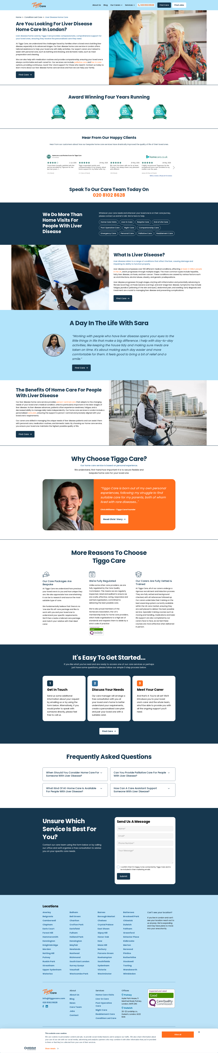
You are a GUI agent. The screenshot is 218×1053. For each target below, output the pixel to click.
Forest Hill (48, 932)
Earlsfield (75, 928)
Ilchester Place (131, 936)
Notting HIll (48, 953)
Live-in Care (126, 222)
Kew (100, 941)
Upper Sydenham (52, 969)
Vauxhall (74, 969)
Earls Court (48, 928)
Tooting (127, 965)
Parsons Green (106, 953)
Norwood (128, 949)
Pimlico (127, 953)
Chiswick (128, 920)
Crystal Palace (105, 924)
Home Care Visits (109, 222)
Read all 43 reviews (166, 176)
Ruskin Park (49, 961)
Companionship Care (149, 227)
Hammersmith (50, 936)
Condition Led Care (33, 17)
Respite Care (143, 222)
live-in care (96, 62)
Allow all (177, 1034)
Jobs (72, 1011)
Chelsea (102, 920)
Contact (74, 1015)
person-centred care (66, 402)
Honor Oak (103, 936)
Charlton (74, 920)
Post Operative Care (110, 227)
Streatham (48, 965)
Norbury (102, 949)
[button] (116, 5)
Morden (47, 949)
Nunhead (74, 953)
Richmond (75, 957)
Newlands (75, 949)
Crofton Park (76, 924)
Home (18, 17)
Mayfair (74, 945)
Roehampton (105, 957)
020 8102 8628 (109, 195)
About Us (96, 5)
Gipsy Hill (102, 932)
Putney (46, 957)
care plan (32, 413)
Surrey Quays (77, 965)
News (72, 1002)
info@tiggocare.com (54, 998)
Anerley (47, 912)
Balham (74, 912)
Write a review (154, 176)
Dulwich (127, 924)
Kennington (49, 941)
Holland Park (76, 936)
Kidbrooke (128, 941)
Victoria (102, 969)
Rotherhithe (129, 957)
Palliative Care (145, 233)
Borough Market (106, 916)
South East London (79, 961)
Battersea (128, 912)
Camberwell (49, 920)
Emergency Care (108, 233)
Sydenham (103, 965)
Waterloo (48, 973)
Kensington (76, 941)
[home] (39, 5)
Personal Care (127, 233)
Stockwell (128, 961)
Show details (50, 1048)
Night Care (129, 227)
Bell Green (75, 916)
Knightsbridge (50, 945)
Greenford (129, 932)
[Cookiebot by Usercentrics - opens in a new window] (30, 1048)
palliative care (80, 62)
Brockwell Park (131, 916)
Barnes (101, 912)
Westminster (105, 973)
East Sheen (103, 928)
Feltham (127, 928)
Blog (106, 5)
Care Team (76, 1007)
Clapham (48, 924)
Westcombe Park (79, 973)
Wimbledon (129, 973)
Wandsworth (130, 969)
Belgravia (48, 916)
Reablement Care (164, 233)
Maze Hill (102, 945)
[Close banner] (199, 1032)
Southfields (104, 961)
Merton (127, 945)
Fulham (74, 932)
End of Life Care (161, 222)
